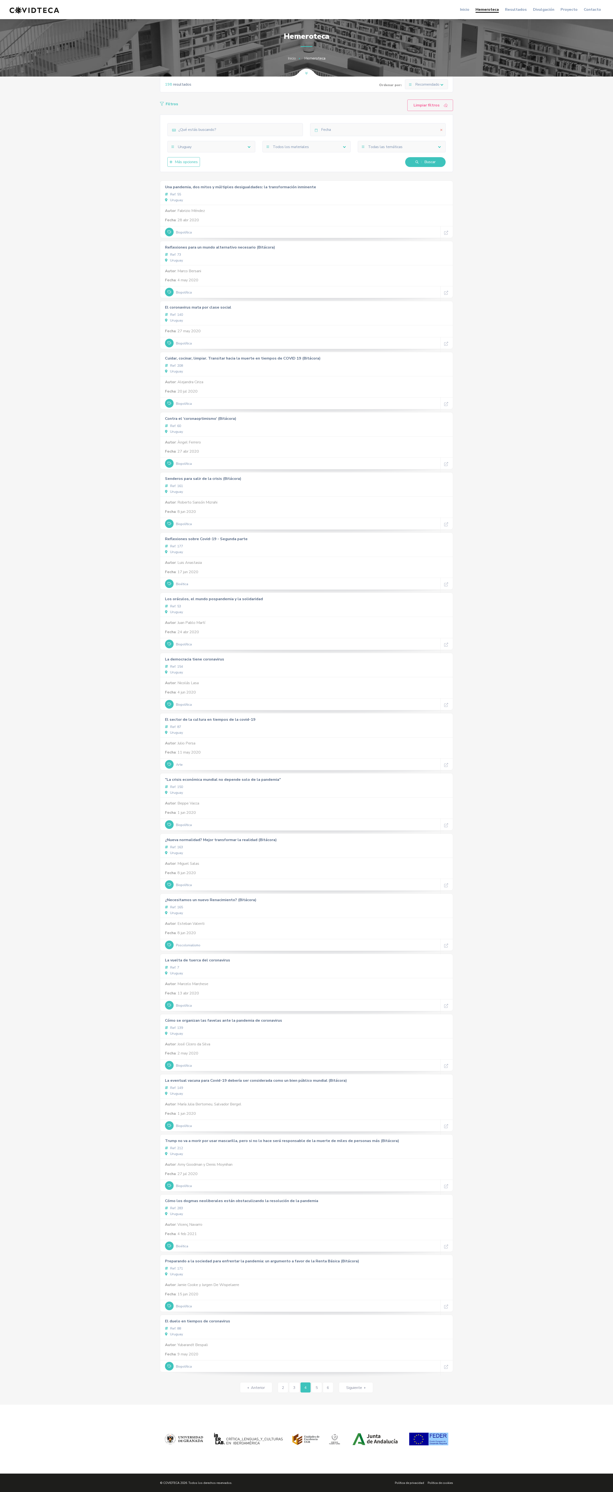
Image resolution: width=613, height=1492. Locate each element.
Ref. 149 (176, 1088)
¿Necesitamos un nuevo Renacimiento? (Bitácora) (210, 900)
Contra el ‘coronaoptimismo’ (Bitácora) (200, 418)
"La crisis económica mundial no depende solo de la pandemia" (223, 779)
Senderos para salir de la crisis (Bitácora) (203, 478)
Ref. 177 (176, 546)
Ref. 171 (176, 1268)
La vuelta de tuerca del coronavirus (197, 960)
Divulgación (543, 9)
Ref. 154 (176, 666)
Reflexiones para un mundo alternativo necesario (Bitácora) (220, 247)
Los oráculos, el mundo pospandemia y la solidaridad (214, 599)
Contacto (592, 9)
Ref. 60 (175, 426)
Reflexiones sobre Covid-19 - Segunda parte (206, 539)
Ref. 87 (175, 727)
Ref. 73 (175, 254)
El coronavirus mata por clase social (198, 307)
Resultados (516, 9)
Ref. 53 (175, 606)
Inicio (464, 9)
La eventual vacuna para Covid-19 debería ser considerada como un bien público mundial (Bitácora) (256, 1080)
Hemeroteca (487, 9)
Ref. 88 (175, 1328)
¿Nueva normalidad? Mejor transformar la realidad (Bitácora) (221, 840)
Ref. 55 (175, 194)
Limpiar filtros (427, 105)
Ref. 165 (176, 907)
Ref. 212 (176, 1148)
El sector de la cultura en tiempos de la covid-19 (210, 719)
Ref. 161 (176, 486)
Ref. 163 (176, 847)
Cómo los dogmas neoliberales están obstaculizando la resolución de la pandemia (241, 1201)
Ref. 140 (176, 314)
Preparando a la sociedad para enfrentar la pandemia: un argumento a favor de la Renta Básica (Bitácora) (262, 1261)
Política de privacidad (409, 1483)
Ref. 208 (176, 365)
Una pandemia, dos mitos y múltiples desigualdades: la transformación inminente (240, 187)
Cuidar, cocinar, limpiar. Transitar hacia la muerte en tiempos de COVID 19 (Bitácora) (243, 358)
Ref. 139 (176, 1028)
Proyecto (569, 9)
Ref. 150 (176, 787)
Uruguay (176, 200)
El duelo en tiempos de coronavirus (197, 1321)
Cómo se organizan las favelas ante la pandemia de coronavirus (223, 1020)
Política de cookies (440, 1483)
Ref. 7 (174, 967)
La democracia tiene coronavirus (194, 659)
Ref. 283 (176, 1208)
